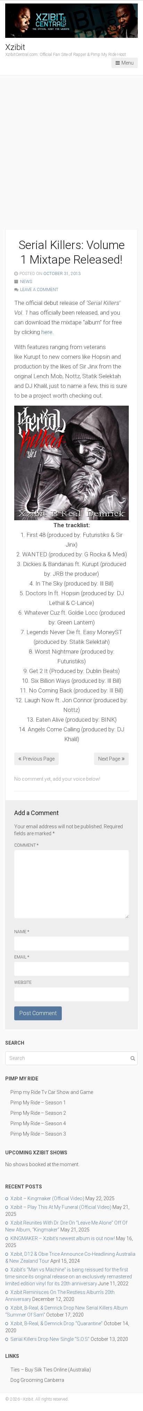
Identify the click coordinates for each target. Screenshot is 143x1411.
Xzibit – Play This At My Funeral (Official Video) (60, 1207)
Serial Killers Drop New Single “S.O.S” (50, 1339)
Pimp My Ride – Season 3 (38, 1134)
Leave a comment (39, 289)
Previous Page (38, 759)
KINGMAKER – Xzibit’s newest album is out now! (62, 1238)
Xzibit (15, 47)
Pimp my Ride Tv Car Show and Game (51, 1092)
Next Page (109, 759)
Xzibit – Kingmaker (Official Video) (47, 1198)
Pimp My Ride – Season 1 (38, 1102)
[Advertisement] (71, 153)
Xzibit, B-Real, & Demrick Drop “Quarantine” (56, 1323)
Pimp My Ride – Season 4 (38, 1123)
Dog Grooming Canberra (37, 1380)
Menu (127, 63)
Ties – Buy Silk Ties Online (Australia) (50, 1369)
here (46, 332)
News (26, 281)
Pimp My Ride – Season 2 (38, 1113)
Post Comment (38, 1013)
